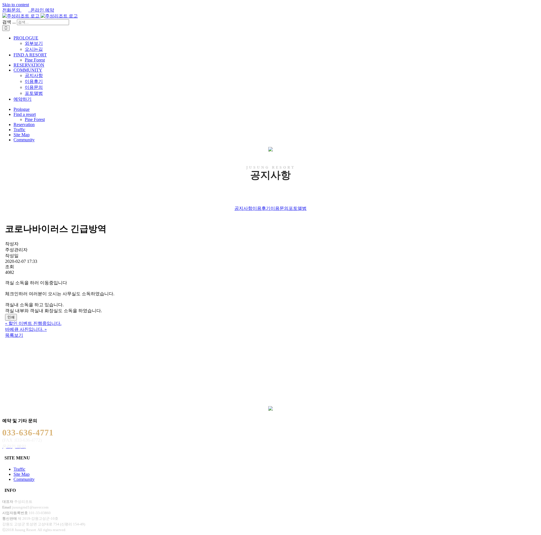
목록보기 (14, 335)
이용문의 (279, 208)
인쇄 (11, 317)
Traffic (19, 469)
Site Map (22, 474)
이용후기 (261, 208)
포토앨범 (298, 208)
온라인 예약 (41, 10)
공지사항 (243, 208)
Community (24, 479)
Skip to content (15, 4)
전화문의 (11, 10)
